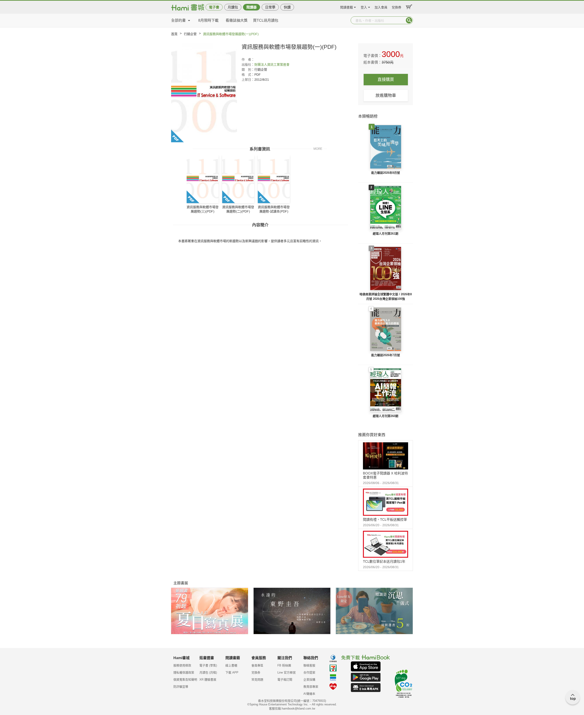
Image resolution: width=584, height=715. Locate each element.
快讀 (287, 7)
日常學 (270, 7)
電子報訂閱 (284, 679)
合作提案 (309, 672)
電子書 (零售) (208, 665)
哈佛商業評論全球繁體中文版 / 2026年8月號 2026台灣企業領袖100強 (386, 297)
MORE (317, 148)
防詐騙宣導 (180, 686)
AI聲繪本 (309, 693)
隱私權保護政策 (183, 672)
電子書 (214, 7)
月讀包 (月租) (208, 672)
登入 (364, 6)
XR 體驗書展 (207, 679)
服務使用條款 (182, 665)
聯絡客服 (309, 665)
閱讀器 (251, 7)
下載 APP (231, 672)
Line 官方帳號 (286, 672)
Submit (409, 20)
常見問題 (257, 679)
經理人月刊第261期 (385, 233)
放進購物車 (385, 95)
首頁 (174, 34)
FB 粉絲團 (284, 665)
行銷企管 (190, 34)
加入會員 (381, 6)
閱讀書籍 (346, 6)
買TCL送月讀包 (265, 20)
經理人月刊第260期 (385, 416)
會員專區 (257, 665)
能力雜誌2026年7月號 (385, 355)
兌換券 (396, 6)
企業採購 (309, 679)
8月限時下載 (208, 20)
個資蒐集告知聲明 (185, 679)
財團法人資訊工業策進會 (271, 64)
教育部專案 (310, 686)
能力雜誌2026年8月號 (385, 172)
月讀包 (233, 7)
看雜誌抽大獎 (237, 20)
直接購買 (386, 79)
